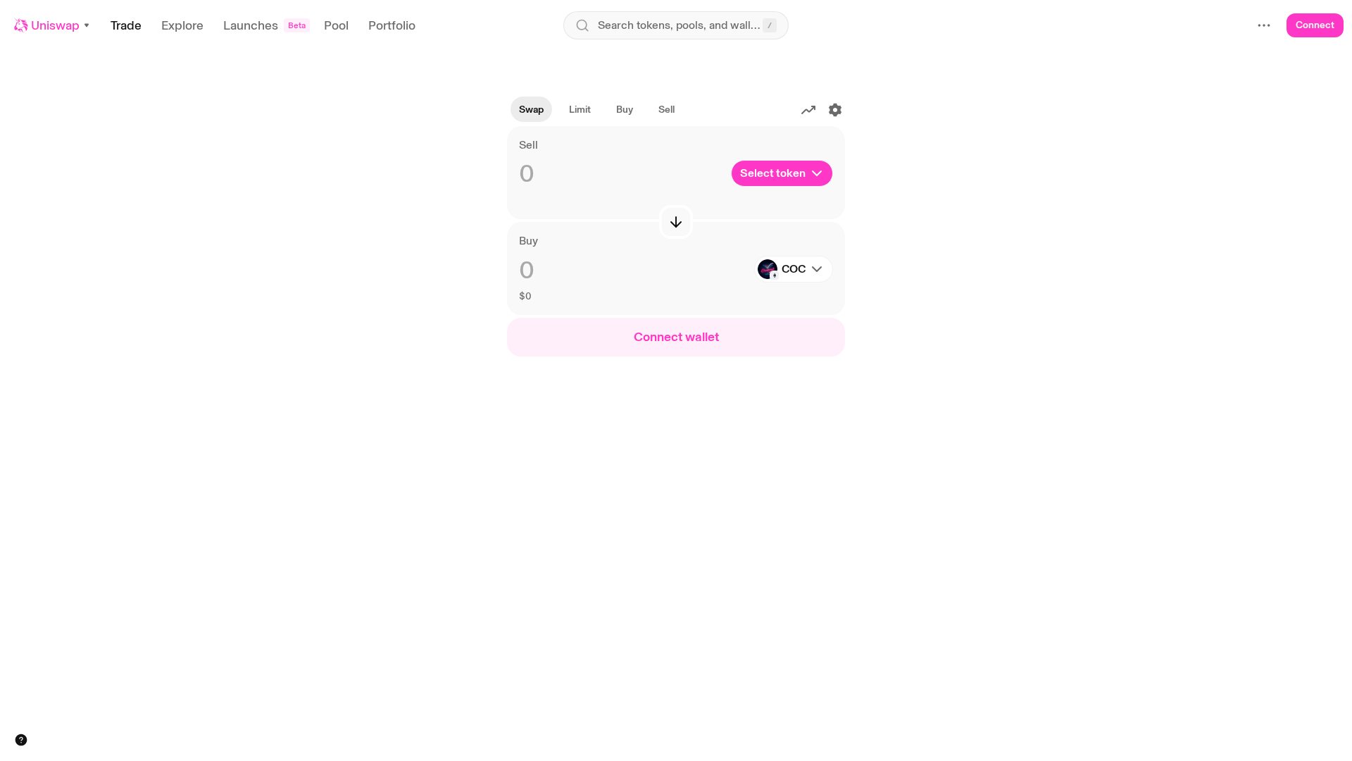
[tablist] (597, 109)
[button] (52, 25)
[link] (580, 110)
